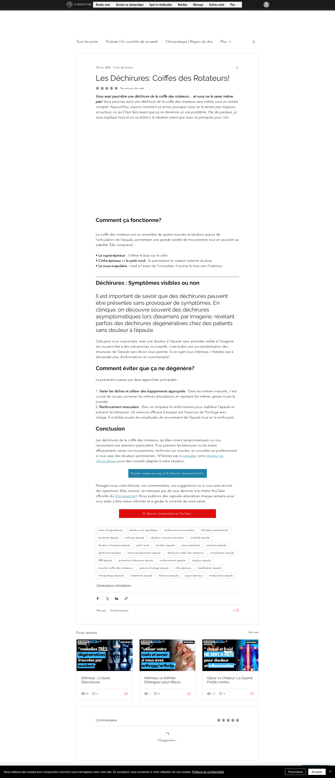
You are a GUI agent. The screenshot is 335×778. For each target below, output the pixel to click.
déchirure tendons (109, 552)
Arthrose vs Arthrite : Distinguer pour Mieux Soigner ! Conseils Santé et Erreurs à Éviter (166, 680)
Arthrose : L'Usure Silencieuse (95, 680)
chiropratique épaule (111, 575)
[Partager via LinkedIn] (116, 598)
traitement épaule (141, 575)
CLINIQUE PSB (82, 4)
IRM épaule (105, 560)
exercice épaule (216, 545)
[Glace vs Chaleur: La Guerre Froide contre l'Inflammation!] (230, 655)
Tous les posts (87, 41)
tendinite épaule (108, 537)
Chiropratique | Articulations (114, 585)
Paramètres (295, 772)
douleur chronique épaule (114, 545)
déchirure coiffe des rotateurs (185, 552)
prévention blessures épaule (136, 560)
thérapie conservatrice (214, 530)
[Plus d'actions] (237, 67)
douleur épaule (201, 560)
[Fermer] (330, 772)
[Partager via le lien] (126, 598)
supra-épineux (194, 575)
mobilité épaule (200, 537)
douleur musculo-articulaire (167, 537)
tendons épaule (165, 545)
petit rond (143, 545)
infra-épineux (183, 568)
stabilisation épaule (209, 568)
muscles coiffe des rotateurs (115, 568)
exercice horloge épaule (154, 568)
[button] (254, 41)
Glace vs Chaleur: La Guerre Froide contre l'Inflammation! (230, 680)
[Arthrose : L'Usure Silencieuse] (105, 655)
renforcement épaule (173, 560)
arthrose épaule (134, 537)
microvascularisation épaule (144, 552)
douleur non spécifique (143, 530)
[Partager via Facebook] (97, 598)
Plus (223, 41)
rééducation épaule (221, 575)
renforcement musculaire (179, 530)
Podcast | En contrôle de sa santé (132, 41)
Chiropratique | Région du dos (189, 41)
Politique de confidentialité (208, 772)
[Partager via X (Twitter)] (107, 598)
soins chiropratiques (110, 530)
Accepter (317, 772)
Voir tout (253, 632)
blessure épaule (168, 575)
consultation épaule (222, 552)
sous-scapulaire (190, 545)
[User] (266, 5)
